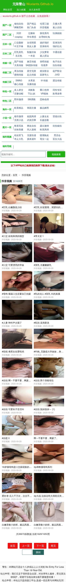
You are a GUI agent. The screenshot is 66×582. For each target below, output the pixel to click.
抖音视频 (44, 27)
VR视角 (44, 93)
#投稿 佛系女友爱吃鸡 (13, 351)
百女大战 (57, 138)
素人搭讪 (44, 55)
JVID (57, 74)
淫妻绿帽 (18, 93)
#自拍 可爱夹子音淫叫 (13, 409)
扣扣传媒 (57, 65)
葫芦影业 (57, 70)
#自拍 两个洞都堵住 (44, 380)
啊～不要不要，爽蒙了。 (46, 438)
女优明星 (31, 42)
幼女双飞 (18, 135)
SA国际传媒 (31, 65)
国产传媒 (18, 61)
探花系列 (44, 33)
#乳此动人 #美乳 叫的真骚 (47, 293)
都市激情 (18, 116)
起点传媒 (31, 74)
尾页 (53, 546)
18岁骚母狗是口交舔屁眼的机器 (18, 466)
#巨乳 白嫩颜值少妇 (12, 207)
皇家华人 (44, 74)
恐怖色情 (44, 99)
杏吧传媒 (44, 61)
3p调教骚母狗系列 (43, 466)
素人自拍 (57, 27)
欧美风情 (44, 129)
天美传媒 (18, 65)
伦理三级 (44, 23)
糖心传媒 (18, 84)
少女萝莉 (44, 52)
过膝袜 (31, 33)
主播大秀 (57, 23)
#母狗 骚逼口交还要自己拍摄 (16, 293)
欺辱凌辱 (57, 93)
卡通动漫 (57, 52)
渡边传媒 (57, 80)
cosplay (19, 36)
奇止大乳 (18, 138)
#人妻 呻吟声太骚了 (12, 322)
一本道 (31, 55)
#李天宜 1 (39, 236)
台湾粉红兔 (44, 36)
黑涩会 (57, 135)
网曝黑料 (18, 27)
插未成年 (31, 138)
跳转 (38, 552)
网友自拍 (31, 125)
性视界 (44, 65)
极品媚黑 (44, 107)
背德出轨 (57, 116)
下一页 (40, 546)
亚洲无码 (57, 42)
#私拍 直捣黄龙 (41, 322)
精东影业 (44, 70)
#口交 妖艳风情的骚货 (13, 236)
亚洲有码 (44, 46)
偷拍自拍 (18, 23)
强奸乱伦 (57, 46)
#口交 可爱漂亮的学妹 (13, 264)
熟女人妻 (31, 46)
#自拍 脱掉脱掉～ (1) (44, 409)
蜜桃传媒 (18, 74)
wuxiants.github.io (39, 3)
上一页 (26, 546)
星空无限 (31, 70)
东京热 (18, 55)
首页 (15, 175)
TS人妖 (31, 93)
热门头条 (31, 27)
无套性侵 (31, 135)
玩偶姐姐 (57, 33)
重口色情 (44, 89)
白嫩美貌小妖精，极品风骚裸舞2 (18, 524)
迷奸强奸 (44, 42)
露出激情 (44, 125)
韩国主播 (31, 107)
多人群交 (18, 89)
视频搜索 (56, 154)
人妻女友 (44, 116)
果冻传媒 (18, 70)
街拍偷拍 (57, 125)
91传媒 (44, 80)
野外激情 (18, 99)
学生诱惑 (31, 36)
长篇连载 (44, 120)
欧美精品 (18, 107)
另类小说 (18, 120)
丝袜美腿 (18, 129)
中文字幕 (18, 46)
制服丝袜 (31, 52)
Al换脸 (31, 89)
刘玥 (18, 33)
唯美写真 (18, 125)
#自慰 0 (6, 438)
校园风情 (31, 116)
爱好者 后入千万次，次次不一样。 (19, 495)
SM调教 (32, 99)
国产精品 (31, 23)
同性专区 (57, 89)
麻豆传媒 (31, 61)
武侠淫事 (31, 120)
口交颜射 (18, 42)
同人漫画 (31, 129)
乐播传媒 (31, 84)
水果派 (31, 80)
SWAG (19, 80)
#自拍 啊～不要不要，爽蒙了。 (17, 380)
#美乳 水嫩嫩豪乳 (42, 264)
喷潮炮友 (44, 135)
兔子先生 (57, 61)
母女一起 (44, 138)
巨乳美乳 (18, 52)
